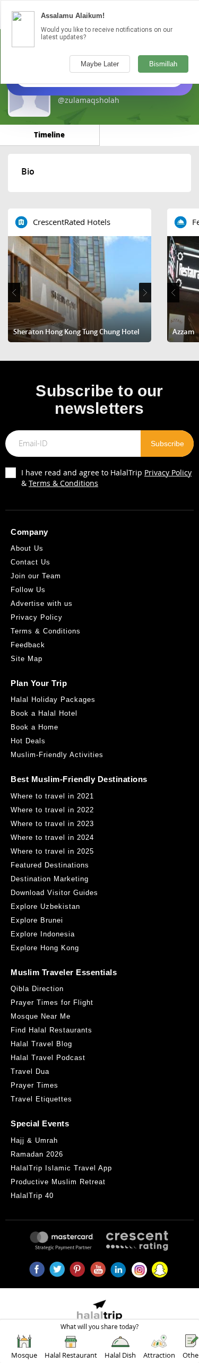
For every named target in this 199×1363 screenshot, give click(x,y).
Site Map (26, 659)
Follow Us (28, 590)
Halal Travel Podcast (48, 1058)
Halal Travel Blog (41, 1044)
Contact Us (30, 562)
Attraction (159, 1355)
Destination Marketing (50, 879)
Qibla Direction (37, 989)
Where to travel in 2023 (52, 824)
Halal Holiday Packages (53, 700)
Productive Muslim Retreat (58, 1182)
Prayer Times (34, 1085)
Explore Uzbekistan (45, 906)
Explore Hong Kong (45, 948)
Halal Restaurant (71, 1355)
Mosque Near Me (41, 1016)
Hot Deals (28, 741)
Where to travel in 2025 (52, 851)
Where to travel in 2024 (52, 837)
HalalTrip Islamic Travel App (61, 1168)
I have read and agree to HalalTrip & (106, 477)
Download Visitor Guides (54, 893)
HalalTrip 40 (32, 1196)
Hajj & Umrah (34, 1140)
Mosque (24, 1355)
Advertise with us (42, 603)
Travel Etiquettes (41, 1099)
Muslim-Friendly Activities (57, 755)
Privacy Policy (168, 472)
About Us (27, 548)
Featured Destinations (50, 865)
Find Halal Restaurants (51, 1030)
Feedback (28, 645)
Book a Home (34, 727)
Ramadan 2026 (37, 1154)
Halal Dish (120, 1355)
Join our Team (36, 576)
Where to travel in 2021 (52, 796)
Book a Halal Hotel (44, 713)
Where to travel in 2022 (52, 810)
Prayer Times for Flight (52, 1002)
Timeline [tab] (49, 134)
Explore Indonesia (43, 934)
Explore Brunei (37, 920)
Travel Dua (30, 1071)
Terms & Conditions (63, 483)
